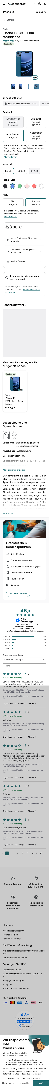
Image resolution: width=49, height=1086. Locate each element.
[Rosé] (27, 186)
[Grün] (19, 186)
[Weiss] (41, 186)
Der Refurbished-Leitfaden (15, 957)
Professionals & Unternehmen (16, 988)
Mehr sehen (8, 513)
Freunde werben (10, 935)
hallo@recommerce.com (20, 973)
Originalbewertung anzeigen (14, 703)
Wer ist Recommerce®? (13, 931)
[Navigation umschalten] (4, 4)
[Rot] (34, 186)
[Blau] (12, 186)
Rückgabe (7, 984)
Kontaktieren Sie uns (12, 969)
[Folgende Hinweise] (46, 853)
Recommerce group (12, 939)
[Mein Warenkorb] (45, 3)
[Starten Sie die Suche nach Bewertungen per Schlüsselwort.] (44, 665)
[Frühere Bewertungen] (2, 853)
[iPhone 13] (15, 383)
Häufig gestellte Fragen (13, 980)
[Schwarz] (5, 186)
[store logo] (17, 3)
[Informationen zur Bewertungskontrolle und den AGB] (38, 625)
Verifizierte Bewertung (13, 677)
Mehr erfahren (10, 157)
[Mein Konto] (39, 3)
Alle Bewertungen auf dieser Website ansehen (25, 631)
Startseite (11, 20)
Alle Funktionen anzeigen (14, 470)
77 (41, 853)
